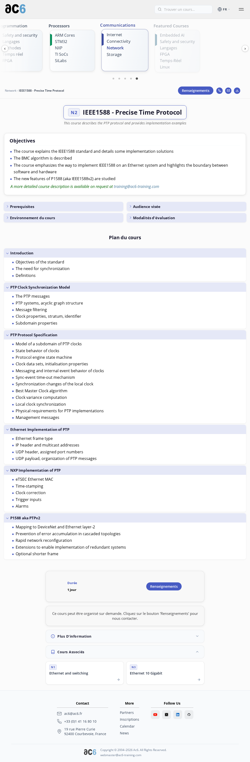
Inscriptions (129, 719)
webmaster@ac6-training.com (120, 755)
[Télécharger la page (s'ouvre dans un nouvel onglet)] (237, 90)
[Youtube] (155, 714)
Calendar (127, 726)
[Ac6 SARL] (90, 752)
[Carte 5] (137, 78)
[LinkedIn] (177, 714)
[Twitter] (166, 714)
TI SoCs (61, 54)
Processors (59, 26)
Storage (114, 54)
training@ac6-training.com (136, 186)
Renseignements (195, 90)
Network (115, 48)
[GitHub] (189, 714)
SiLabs (61, 60)
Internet (114, 34)
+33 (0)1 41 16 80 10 (80, 721)
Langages (11, 41)
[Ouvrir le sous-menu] (241, 9)
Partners (127, 712)
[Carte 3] (125, 78)
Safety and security (19, 35)
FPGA (7, 60)
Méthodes (11, 48)
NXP (58, 48)
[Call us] (219, 90)
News (124, 733)
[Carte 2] (119, 78)
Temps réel (12, 54)
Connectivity (118, 41)
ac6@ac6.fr (73, 713)
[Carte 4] (131, 78)
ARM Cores (65, 35)
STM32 (61, 41)
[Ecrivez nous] (228, 90)
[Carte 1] (113, 78)
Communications (117, 25)
